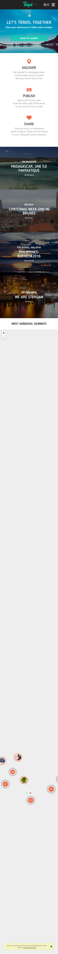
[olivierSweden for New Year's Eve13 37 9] (18, 757)
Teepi (29, 4)
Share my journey (29, 38)
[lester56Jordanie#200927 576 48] (24, 780)
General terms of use (29, 948)
